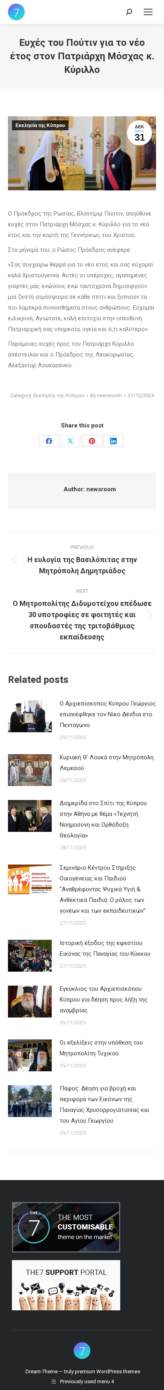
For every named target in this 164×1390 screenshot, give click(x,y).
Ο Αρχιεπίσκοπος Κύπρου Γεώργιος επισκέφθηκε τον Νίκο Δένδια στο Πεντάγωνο (108, 714)
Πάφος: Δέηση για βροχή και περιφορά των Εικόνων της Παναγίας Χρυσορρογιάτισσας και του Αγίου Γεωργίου (104, 1104)
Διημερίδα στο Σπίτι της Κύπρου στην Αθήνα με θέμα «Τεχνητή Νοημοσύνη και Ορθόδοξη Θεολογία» (103, 819)
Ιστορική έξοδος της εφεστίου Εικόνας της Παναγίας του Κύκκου (105, 948)
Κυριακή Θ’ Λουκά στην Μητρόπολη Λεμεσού (107, 763)
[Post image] (30, 716)
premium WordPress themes (107, 1371)
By (106, 395)
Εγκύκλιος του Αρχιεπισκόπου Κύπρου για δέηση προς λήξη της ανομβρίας (104, 999)
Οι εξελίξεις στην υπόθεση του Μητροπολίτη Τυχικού (101, 1048)
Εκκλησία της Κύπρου (40, 125)
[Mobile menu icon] (148, 12)
